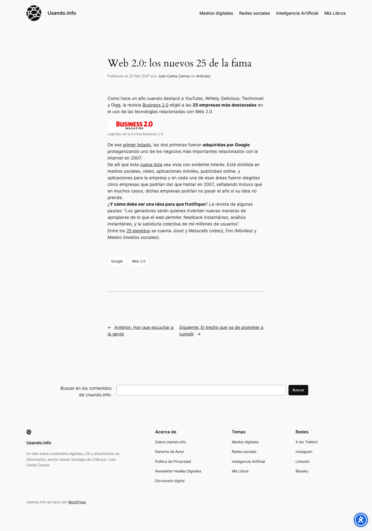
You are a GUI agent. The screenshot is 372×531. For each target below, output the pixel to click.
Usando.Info (62, 13)
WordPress (77, 502)
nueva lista (151, 164)
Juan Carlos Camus (174, 76)
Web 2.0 (139, 261)
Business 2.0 (155, 105)
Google (117, 261)
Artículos (203, 76)
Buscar (298, 390)
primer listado (137, 144)
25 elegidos (138, 230)
